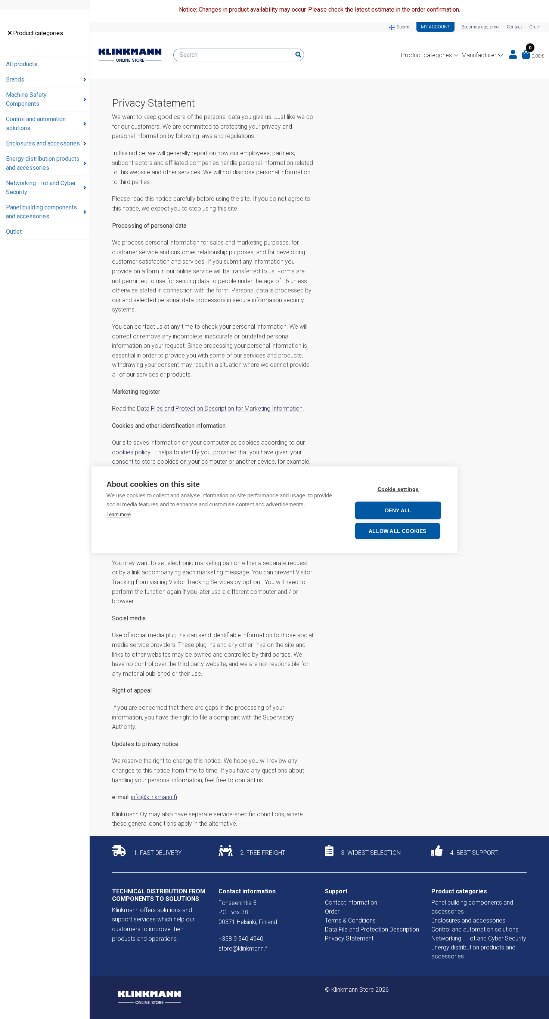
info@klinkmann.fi (154, 797)
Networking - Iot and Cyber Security (41, 187)
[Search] (298, 55)
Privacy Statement (349, 938)
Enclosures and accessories (43, 143)
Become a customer (481, 27)
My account (435, 27)
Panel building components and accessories (41, 212)
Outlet (14, 231)
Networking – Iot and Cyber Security (478, 938)
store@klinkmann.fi (243, 948)
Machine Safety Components (26, 99)
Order (534, 27)
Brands (15, 79)
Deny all (398, 510)
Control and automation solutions (36, 124)
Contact (514, 27)
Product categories (37, 33)
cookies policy (131, 452)
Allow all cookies (397, 531)
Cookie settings (398, 489)
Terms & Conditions (350, 920)
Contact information (351, 902)
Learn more (118, 514)
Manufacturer (479, 55)
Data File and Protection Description (372, 929)
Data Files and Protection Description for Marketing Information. (220, 408)
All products (21, 64)
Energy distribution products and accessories (43, 163)
